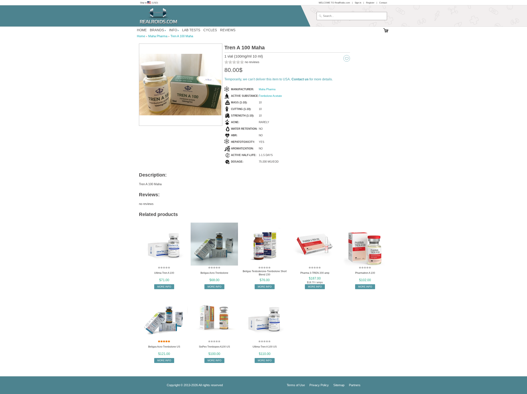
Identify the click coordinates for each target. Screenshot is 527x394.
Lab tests (191, 30)
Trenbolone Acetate (270, 95)
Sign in (358, 2)
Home (142, 30)
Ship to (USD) (149, 2)
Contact (383, 2)
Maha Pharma (267, 89)
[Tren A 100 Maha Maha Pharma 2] (180, 85)
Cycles (210, 30)
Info (173, 30)
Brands (157, 30)
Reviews (228, 30)
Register (370, 2)
